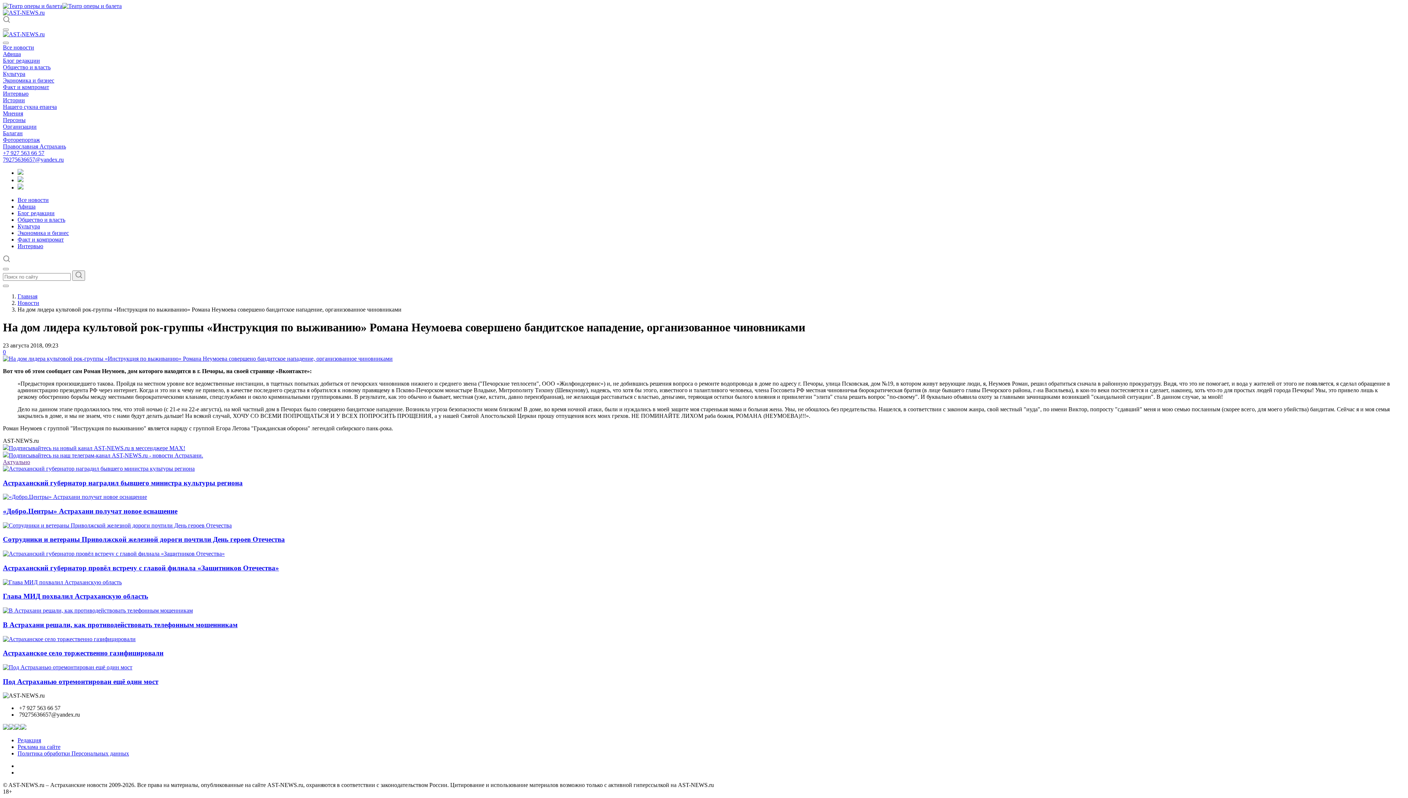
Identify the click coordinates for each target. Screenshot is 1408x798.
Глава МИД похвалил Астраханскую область (75, 596)
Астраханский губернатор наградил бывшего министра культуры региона (123, 483)
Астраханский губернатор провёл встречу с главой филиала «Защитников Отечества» (141, 568)
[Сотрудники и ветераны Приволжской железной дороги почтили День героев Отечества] (117, 525)
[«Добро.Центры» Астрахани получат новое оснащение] (75, 497)
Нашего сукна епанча (30, 107)
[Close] (6, 43)
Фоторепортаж (21, 140)
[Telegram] (20, 173)
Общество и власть (27, 67)
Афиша (12, 54)
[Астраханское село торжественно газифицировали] (69, 639)
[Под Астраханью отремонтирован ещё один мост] (67, 667)
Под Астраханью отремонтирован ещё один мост (80, 681)
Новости (28, 303)
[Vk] (20, 187)
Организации (20, 127)
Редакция (29, 740)
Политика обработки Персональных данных (73, 753)
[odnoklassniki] (20, 180)
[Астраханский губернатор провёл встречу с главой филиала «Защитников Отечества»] (114, 554)
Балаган (13, 133)
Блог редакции (21, 61)
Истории (14, 100)
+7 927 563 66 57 (23, 153)
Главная (27, 296)
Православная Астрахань (34, 146)
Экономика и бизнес (28, 80)
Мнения (13, 113)
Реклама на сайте (39, 747)
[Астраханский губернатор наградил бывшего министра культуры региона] (99, 469)
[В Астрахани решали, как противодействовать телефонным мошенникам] (98, 610)
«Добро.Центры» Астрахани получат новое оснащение (90, 511)
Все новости (18, 47)
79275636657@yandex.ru (33, 160)
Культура (14, 74)
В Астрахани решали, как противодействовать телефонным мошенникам (120, 625)
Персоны (14, 120)
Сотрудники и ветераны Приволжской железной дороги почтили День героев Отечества (144, 539)
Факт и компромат (26, 87)
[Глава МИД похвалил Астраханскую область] (62, 582)
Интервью (16, 94)
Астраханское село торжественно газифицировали (83, 653)
